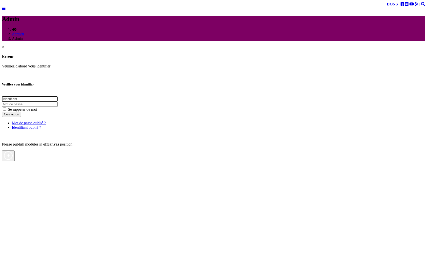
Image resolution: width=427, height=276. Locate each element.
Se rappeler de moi (22, 109)
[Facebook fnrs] (402, 4)
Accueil (18, 34)
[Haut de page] (8, 155)
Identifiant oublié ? (26, 127)
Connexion (11, 114)
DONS (392, 4)
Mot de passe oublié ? (29, 123)
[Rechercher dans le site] (423, 4)
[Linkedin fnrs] (406, 4)
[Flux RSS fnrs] (416, 4)
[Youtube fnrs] (411, 4)
